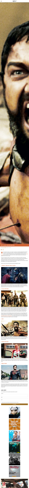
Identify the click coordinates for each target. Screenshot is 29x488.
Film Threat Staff (3, 247)
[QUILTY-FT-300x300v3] (14, 466)
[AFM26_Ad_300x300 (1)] (14, 430)
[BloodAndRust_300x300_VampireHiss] (14, 442)
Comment (2, 393)
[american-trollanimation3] (14, 407)
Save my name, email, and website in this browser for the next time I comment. (10, 402)
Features (2, 479)
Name (2, 397)
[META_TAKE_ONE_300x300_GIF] (14, 454)
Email (2, 399)
